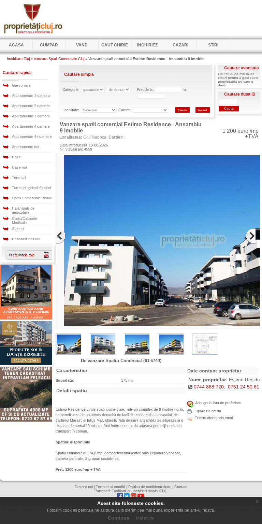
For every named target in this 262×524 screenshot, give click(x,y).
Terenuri (19, 177)
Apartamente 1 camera (31, 96)
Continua (118, 518)
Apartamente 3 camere (31, 116)
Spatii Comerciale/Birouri (32, 198)
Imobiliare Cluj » (20, 59)
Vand (82, 45)
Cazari (180, 45)
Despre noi (84, 487)
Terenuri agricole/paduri (31, 188)
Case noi (19, 167)
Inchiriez (147, 45)
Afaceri (18, 229)
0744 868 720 (209, 387)
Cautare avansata (241, 68)
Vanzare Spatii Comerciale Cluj (59, 59)
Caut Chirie (114, 45)
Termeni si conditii (110, 487)
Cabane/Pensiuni (26, 239)
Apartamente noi (25, 147)
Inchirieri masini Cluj (149, 491)
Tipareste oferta (207, 411)
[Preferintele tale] (29, 258)
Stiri (213, 45)
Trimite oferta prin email (213, 418)
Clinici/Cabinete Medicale (24, 220)
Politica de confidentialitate (149, 487)
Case (16, 157)
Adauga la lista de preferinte (218, 403)
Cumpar (49, 45)
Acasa (16, 45)
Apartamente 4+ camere (32, 136)
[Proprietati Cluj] (33, 35)
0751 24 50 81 (243, 387)
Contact (180, 487)
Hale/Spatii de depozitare (23, 210)
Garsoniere (21, 85)
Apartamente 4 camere (31, 126)
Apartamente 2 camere (31, 106)
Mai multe (145, 518)
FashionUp (121, 491)
